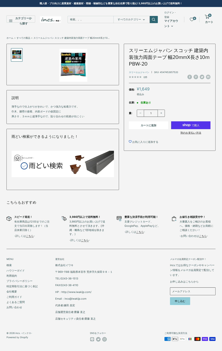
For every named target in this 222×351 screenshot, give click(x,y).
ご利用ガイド (14, 296)
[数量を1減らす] (140, 113)
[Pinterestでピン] (196, 76)
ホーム (10, 37)
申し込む (180, 301)
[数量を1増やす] (161, 113)
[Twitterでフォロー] (98, 339)
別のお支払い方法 (190, 132)
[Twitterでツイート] (202, 76)
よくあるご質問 (16, 302)
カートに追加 (148, 125)
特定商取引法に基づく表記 (22, 286)
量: (130, 113)
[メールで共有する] (208, 76)
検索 (9, 265)
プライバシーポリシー (20, 281)
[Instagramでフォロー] (104, 339)
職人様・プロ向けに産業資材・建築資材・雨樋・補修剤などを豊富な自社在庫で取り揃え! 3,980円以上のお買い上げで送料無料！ (111, 3)
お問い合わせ (14, 307)
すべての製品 (23, 37)
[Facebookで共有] (189, 76)
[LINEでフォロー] (92, 340)
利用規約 (12, 275)
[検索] (154, 19)
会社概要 (12, 291)
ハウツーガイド (16, 270)
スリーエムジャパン (139, 72)
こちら (30, 235)
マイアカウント (171, 23)
